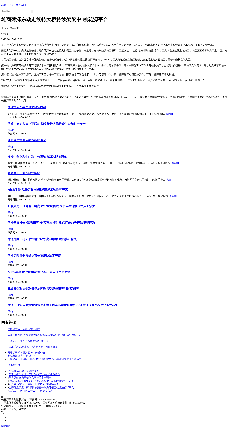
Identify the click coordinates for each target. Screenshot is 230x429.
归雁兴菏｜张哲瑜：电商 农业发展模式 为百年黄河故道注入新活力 (51, 206)
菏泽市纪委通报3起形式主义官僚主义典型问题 (34, 374)
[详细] (169, 114)
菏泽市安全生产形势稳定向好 (27, 107)
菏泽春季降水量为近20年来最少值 (26, 352)
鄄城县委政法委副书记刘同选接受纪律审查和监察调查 (43, 288)
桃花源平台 (7, 5)
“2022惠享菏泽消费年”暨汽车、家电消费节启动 (39, 272)
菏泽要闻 (21, 5)
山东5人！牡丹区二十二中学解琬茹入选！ (32, 390)
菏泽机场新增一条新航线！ (24, 371)
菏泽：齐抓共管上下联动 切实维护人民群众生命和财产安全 (47, 123)
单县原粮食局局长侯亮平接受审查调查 (30, 377)
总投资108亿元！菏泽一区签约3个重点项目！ (34, 384)
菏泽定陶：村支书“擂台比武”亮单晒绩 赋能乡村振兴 (42, 239)
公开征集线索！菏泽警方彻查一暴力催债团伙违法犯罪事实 (41, 387)
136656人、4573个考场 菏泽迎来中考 (28, 341)
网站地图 (6, 426)
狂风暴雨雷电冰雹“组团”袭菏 (27, 140)
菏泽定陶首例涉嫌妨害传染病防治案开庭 (34, 255)
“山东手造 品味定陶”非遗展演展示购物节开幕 (38, 189)
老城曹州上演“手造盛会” (24, 173)
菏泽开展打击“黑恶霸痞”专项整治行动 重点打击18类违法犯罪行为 (51, 222)
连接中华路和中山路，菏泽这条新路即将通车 (37, 156)
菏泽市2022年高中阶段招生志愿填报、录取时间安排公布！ (41, 381)
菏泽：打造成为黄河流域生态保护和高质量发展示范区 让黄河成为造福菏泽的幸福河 (63, 305)
